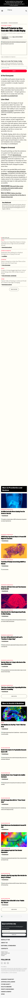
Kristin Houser (5, 540)
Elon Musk (3, 259)
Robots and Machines (7, 989)
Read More (14, 289)
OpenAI (2, 279)
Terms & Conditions (5, 953)
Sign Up (14, 934)
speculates (4, 157)
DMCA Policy (4, 954)
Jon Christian (13, 275)
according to (9, 95)
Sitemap (3, 955)
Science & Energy (6, 991)
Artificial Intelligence (8, 981)
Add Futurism (5, 38)
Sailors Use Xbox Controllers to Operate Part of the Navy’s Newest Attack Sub (13, 195)
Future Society (5, 984)
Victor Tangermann (6, 265)
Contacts (4, 948)
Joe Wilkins (4, 256)
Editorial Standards (8, 945)
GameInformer (17, 155)
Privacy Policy (19, 1)
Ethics (2, 240)
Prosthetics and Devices (13, 22)
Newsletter (5, 939)
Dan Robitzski (5, 37)
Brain (2, 722)
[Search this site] (26, 11)
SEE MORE (14, 696)
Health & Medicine (4, 22)
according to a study (7, 110)
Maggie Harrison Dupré (7, 247)
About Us (4, 942)
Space (3, 994)
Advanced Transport (6, 250)
